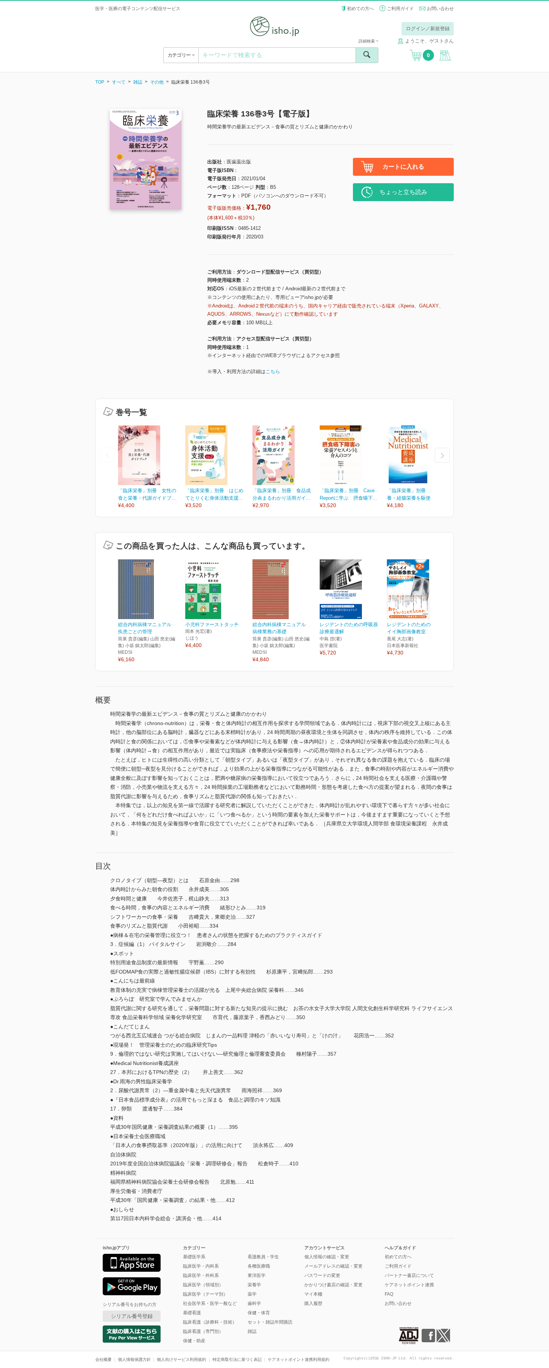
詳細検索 (367, 41)
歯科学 (254, 1303)
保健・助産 (194, 1340)
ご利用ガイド (400, 8)
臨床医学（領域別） (203, 1284)
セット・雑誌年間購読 (270, 1322)
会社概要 (103, 1359)
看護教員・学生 (263, 1256)
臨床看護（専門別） (203, 1331)
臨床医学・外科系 (201, 1275)
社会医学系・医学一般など (210, 1303)
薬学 (252, 1294)
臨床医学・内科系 (201, 1266)
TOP (99, 82)
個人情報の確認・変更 (326, 1256)
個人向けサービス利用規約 (181, 1359)
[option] (151, 467)
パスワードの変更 (322, 1275)
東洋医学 (257, 1275)
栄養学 (254, 1284)
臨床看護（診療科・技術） (210, 1322)
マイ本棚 (313, 1294)
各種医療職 (259, 1266)
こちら (273, 371)
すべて (118, 82)
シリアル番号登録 (132, 1316)
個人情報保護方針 (134, 1359)
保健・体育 (259, 1312)
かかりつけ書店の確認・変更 (333, 1284)
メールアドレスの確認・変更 (333, 1266)
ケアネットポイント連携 (409, 1284)
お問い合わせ (440, 8)
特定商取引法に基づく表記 (237, 1359)
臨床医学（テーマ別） (205, 1294)
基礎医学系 (194, 1256)
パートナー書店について (409, 1275)
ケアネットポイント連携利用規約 (298, 1359)
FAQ (389, 1294)
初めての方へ (360, 8)
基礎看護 (192, 1312)
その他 (157, 82)
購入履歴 (313, 1303)
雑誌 (137, 82)
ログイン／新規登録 (428, 28)
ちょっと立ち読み (403, 192)
